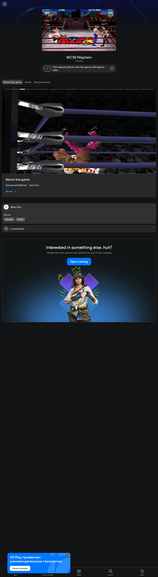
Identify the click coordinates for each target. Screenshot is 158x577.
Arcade (79, 61)
